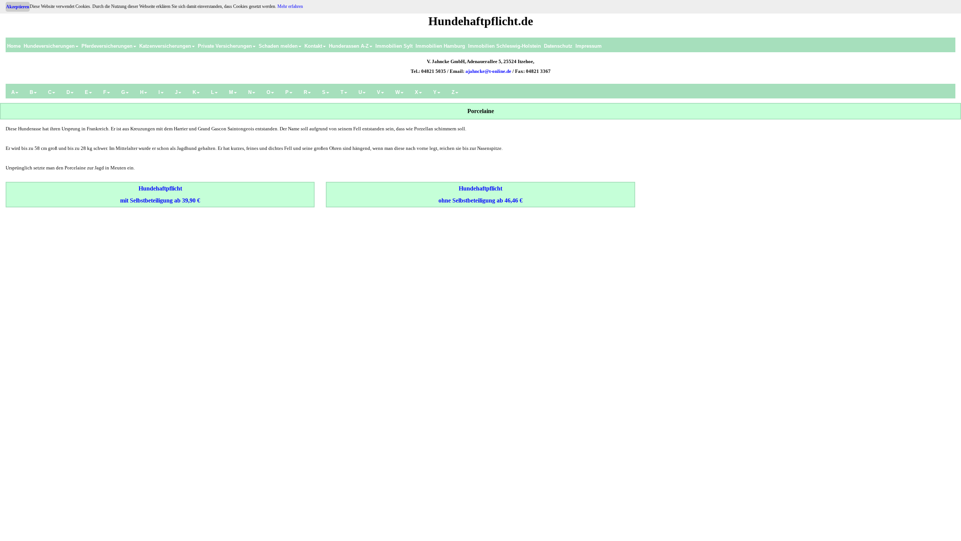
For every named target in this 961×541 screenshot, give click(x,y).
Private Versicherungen (225, 46)
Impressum (588, 46)
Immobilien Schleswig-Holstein (504, 46)
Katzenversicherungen (165, 46)
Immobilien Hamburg (440, 46)
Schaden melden (278, 46)
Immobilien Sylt (394, 46)
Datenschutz (558, 46)
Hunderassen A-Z (349, 46)
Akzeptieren (17, 6)
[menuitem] (14, 45)
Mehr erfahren (290, 6)
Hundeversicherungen (49, 46)
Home (14, 46)
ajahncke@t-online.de (488, 71)
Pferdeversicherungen (107, 46)
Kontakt (313, 46)
